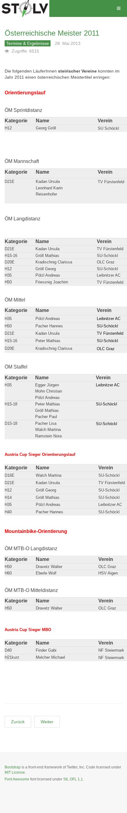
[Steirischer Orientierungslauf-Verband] (24, 8)
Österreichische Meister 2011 (52, 33)
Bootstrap (13, 767)
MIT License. (15, 772)
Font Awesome (17, 779)
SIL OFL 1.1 (73, 779)
